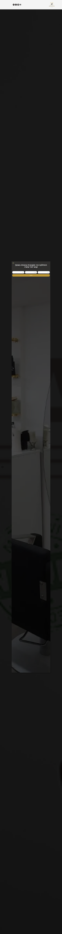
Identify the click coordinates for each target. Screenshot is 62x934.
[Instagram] (14, 5)
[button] (20, 4)
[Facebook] (18, 5)
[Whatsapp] (16, 5)
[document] (31, 467)
